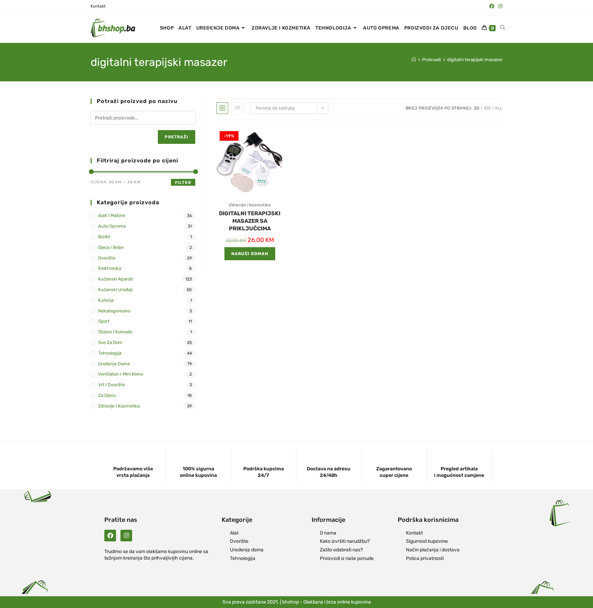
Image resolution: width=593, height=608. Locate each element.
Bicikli (104, 236)
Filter (183, 182)
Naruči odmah (249, 253)
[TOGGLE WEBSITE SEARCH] (503, 28)
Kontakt (98, 6)
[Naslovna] (413, 59)
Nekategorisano (114, 310)
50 (476, 108)
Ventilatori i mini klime (120, 374)
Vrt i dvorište (111, 384)
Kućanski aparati (115, 279)
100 (487, 108)
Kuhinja (106, 300)
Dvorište (106, 258)
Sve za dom (110, 342)
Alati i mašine (111, 215)
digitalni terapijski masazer (474, 59)
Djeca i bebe (111, 247)
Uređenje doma (114, 363)
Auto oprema (112, 226)
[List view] (237, 108)
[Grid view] (222, 108)
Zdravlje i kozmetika (250, 205)
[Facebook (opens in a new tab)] (491, 6)
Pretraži (176, 137)
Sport (103, 321)
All (498, 108)
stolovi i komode (115, 331)
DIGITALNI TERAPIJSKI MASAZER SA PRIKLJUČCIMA (249, 221)
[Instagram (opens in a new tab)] (499, 6)
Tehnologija (109, 353)
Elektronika (109, 268)
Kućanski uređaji (115, 289)
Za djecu (107, 395)
